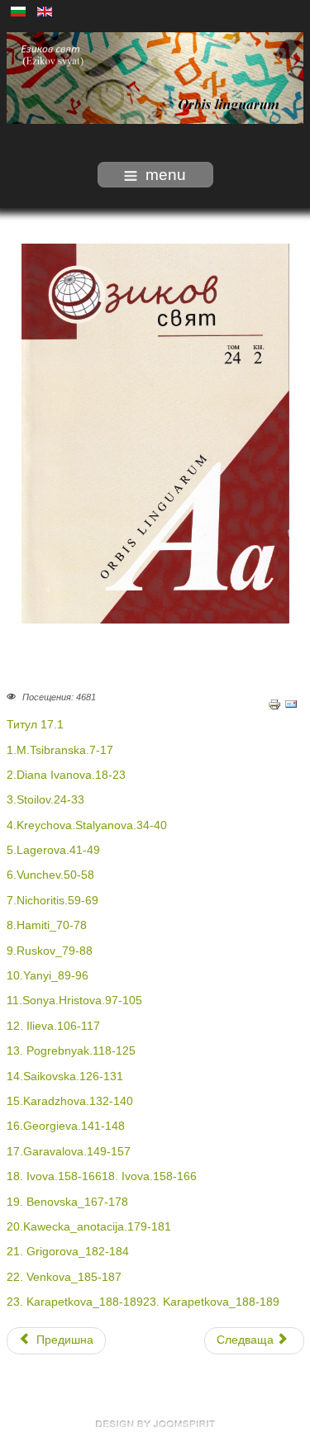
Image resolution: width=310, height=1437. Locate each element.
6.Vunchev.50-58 (50, 875)
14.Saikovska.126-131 (65, 1076)
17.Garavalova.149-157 (69, 1151)
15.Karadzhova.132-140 (70, 1101)
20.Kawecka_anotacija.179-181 (89, 1227)
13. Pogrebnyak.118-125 (71, 1051)
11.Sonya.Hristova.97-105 (74, 1000)
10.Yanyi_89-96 (47, 976)
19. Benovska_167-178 (67, 1202)
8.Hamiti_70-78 (47, 925)
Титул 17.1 (35, 724)
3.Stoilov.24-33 (45, 800)
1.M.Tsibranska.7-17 (60, 750)
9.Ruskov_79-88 (50, 951)
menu (165, 174)
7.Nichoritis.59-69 (52, 900)
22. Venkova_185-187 (64, 1277)
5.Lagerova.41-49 (53, 850)
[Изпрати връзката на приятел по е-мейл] (291, 703)
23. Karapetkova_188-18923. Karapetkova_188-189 (143, 1302)
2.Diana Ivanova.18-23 (66, 775)
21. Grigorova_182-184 (68, 1251)
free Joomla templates (155, 1423)
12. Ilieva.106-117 (53, 1026)
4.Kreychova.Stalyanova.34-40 (87, 825)
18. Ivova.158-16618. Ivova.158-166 (102, 1176)
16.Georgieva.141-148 (66, 1126)
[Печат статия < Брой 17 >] (274, 703)
